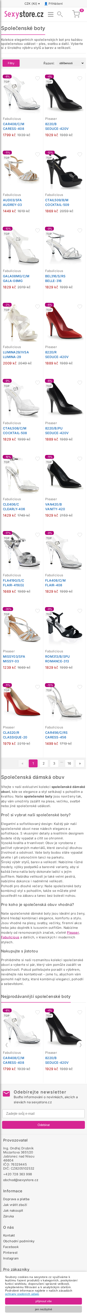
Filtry (11, 63)
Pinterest (10, 1253)
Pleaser (73, 933)
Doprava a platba (16, 1199)
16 (69, 763)
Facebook (11, 1247)
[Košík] (76, 14)
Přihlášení (56, 3)
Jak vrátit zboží (15, 1205)
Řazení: (49, 63)
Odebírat (44, 1125)
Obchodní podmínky (19, 1241)
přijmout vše (43, 1301)
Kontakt (9, 1235)
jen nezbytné (43, 1309)
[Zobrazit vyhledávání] (58, 14)
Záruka (8, 1216)
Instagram (11, 1258)
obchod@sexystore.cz (20, 1180)
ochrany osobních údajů (22, 1294)
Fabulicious (10, 937)
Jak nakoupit (13, 1210)
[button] (37, 78)
